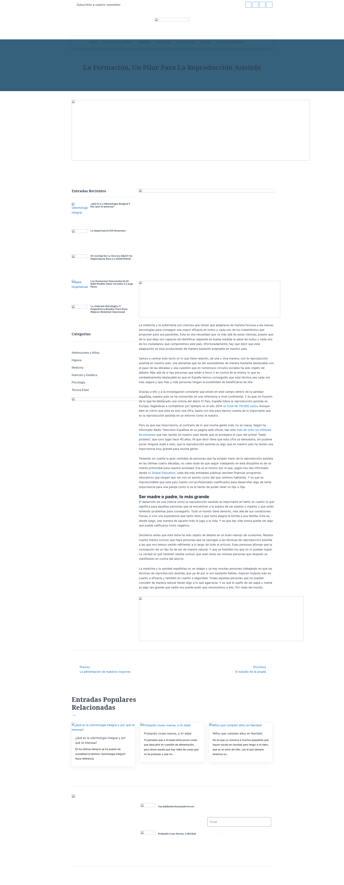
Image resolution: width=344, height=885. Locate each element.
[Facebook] (248, 5)
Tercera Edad (185, 42)
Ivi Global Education (161, 473)
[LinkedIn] (262, 5)
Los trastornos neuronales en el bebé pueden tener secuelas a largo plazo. (111, 283)
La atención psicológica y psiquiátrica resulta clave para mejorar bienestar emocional (109, 308)
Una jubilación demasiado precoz (176, 806)
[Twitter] (255, 5)
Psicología (163, 42)
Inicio (93, 42)
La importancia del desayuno (108, 230)
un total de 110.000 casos (240, 406)
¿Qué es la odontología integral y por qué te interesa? (110, 205)
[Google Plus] (269, 5)
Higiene (205, 42)
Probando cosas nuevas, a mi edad (167, 733)
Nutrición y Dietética (230, 42)
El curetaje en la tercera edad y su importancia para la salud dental (111, 257)
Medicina (144, 42)
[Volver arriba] (335, 875)
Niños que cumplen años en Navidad (237, 733)
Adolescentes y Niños (117, 42)
